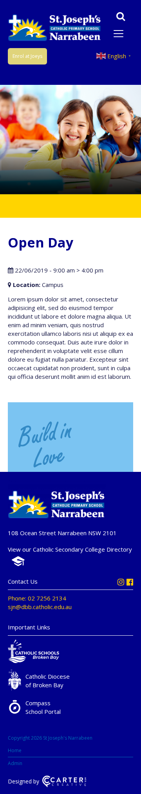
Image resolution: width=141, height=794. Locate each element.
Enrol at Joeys (27, 56)
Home (15, 750)
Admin (15, 763)
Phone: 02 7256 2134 (37, 598)
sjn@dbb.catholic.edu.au (40, 607)
